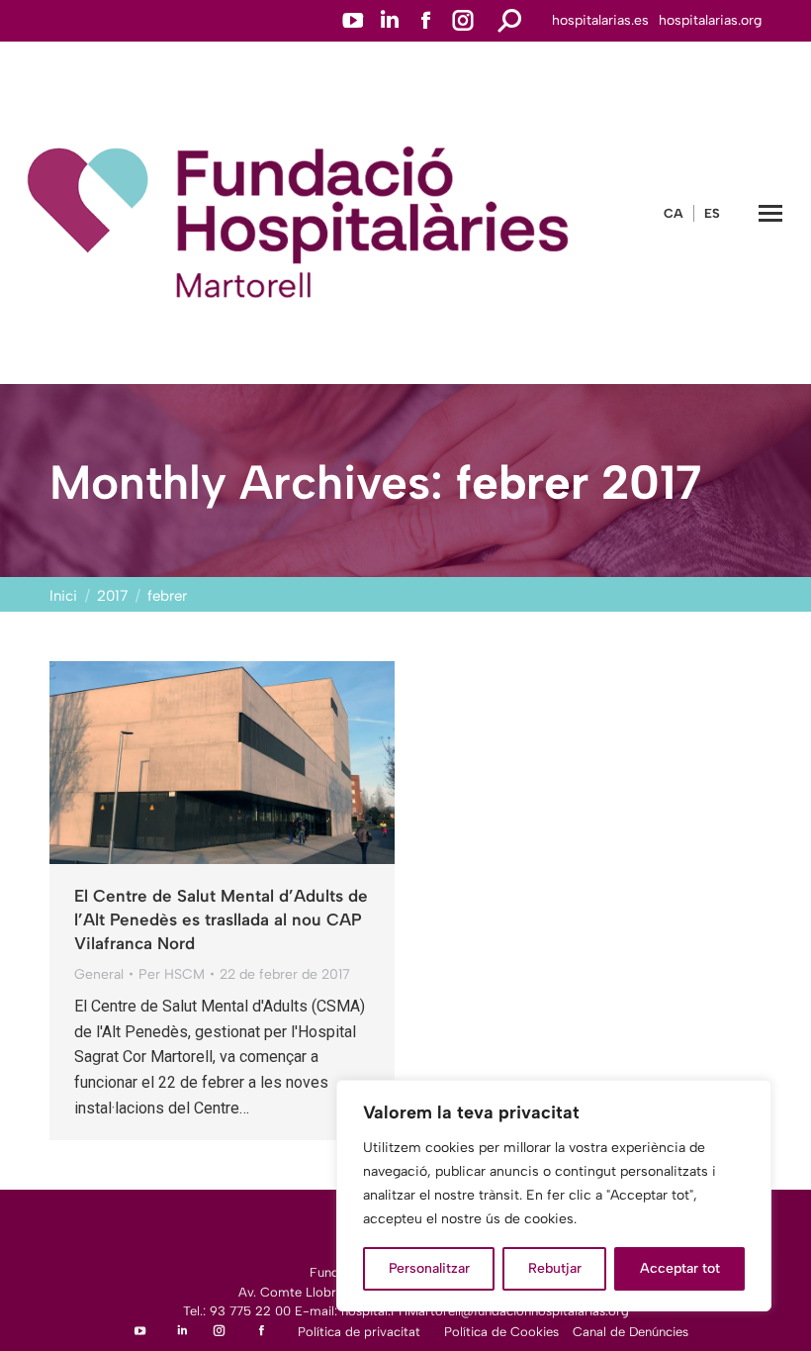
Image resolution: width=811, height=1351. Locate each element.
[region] (553, 1195)
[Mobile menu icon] (770, 213)
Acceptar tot (680, 1268)
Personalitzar (429, 1268)
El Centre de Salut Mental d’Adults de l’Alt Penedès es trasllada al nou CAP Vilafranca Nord (221, 919)
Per (171, 974)
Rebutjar (555, 1268)
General (99, 974)
